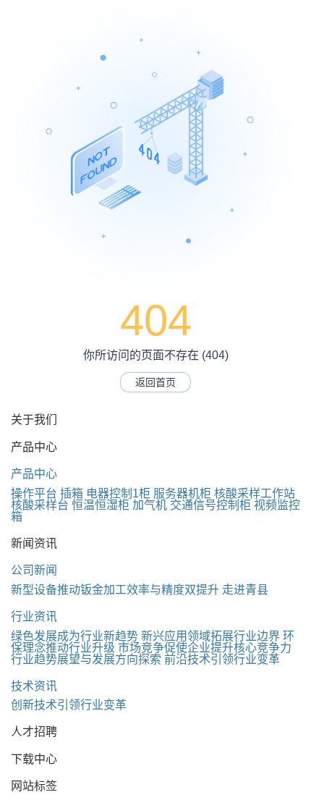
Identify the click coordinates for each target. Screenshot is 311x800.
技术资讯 (34, 686)
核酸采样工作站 (254, 493)
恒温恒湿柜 (100, 505)
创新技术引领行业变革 (69, 705)
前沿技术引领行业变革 (222, 659)
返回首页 (155, 382)
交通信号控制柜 (210, 505)
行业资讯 (34, 616)
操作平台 (34, 493)
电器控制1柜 (118, 493)
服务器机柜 (182, 493)
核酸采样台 (40, 505)
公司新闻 (34, 570)
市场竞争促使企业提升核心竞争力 (204, 647)
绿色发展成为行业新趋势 (74, 636)
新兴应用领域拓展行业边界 (210, 636)
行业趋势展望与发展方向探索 (86, 659)
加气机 (149, 505)
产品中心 (34, 474)
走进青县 (245, 590)
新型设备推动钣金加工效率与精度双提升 (115, 590)
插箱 (71, 493)
